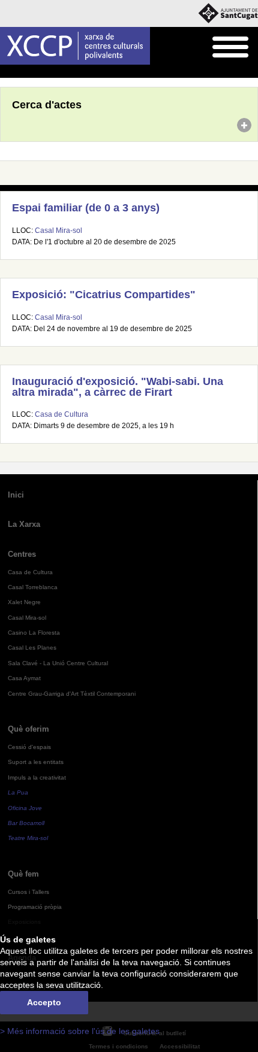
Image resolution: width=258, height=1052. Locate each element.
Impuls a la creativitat (37, 777)
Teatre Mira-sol (28, 838)
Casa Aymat (24, 678)
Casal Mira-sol (58, 230)
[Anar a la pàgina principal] (75, 46)
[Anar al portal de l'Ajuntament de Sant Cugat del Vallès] (228, 13)
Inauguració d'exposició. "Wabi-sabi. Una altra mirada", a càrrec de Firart (117, 386)
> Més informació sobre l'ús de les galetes (80, 1031)
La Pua (18, 792)
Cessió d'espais (29, 747)
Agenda (33, 72)
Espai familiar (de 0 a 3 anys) (86, 208)
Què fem (23, 873)
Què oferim (28, 728)
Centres (22, 554)
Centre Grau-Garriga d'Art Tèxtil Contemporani (72, 693)
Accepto (44, 1002)
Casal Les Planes (32, 647)
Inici (6, 72)
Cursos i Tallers (28, 892)
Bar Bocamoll (26, 823)
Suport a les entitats (36, 762)
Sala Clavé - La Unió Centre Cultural (58, 663)
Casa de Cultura (61, 414)
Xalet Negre (24, 602)
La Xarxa (24, 524)
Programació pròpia (35, 907)
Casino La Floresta (34, 632)
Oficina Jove (25, 808)
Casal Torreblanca (33, 587)
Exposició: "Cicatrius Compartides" (104, 295)
